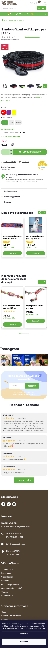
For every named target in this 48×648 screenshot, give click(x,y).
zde (43, 628)
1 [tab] (23, 262)
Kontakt (4, 620)
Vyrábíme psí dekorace (11, 616)
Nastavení (24, 634)
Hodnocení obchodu (24, 405)
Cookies (4, 592)
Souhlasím (24, 641)
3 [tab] (24, 333)
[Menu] (45, 3)
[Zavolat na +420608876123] (31, 3)
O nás (3, 612)
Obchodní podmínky (10, 585)
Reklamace (6, 573)
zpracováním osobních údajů (25, 395)
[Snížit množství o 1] (11, 153)
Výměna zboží (7, 569)
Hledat (41, 8)
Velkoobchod (7, 596)
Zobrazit (12, 253)
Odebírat (32, 386)
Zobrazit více (24, 480)
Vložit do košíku (32, 152)
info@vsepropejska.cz (15, 544)
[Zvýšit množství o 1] (11, 150)
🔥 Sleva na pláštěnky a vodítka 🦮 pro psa (23, 14)
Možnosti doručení (12, 136)
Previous (40, 212)
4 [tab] (26, 333)
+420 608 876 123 (13, 533)
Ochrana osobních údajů (11, 588)
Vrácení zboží (7, 577)
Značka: (8, 167)
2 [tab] (25, 262)
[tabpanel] (12, 237)
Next (44, 212)
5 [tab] (28, 333)
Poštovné (5, 581)
